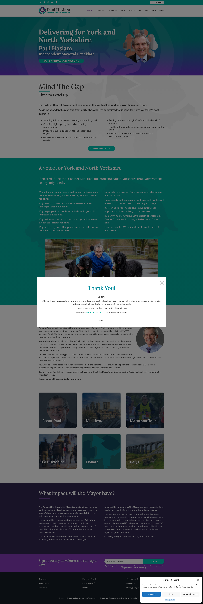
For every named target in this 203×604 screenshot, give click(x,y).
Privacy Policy (170, 600)
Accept (151, 594)
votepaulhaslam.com (96, 312)
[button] (198, 580)
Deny (171, 594)
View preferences (190, 594)
